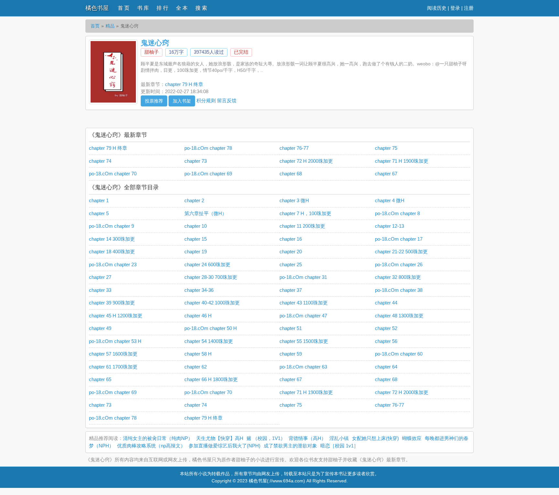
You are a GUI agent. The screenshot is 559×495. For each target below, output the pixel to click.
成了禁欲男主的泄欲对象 (290, 445)
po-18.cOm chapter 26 (398, 264)
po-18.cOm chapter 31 (303, 277)
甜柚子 (151, 52)
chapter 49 (100, 328)
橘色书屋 (97, 8)
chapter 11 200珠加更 (302, 226)
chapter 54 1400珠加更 (208, 341)
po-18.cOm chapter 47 (303, 315)
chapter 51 (291, 328)
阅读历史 (436, 8)
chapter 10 (195, 226)
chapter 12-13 (389, 226)
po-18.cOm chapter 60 (398, 354)
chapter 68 (291, 173)
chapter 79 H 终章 (184, 84)
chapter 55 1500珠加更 (304, 341)
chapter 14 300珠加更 (112, 239)
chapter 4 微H (389, 200)
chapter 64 (386, 366)
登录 (455, 8)
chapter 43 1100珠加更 (304, 302)
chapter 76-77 (294, 148)
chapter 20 (291, 251)
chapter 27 (100, 277)
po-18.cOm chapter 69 (208, 173)
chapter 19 (195, 251)
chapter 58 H (198, 354)
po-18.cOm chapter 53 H (115, 341)
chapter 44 (386, 302)
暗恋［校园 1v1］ (339, 445)
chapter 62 (195, 366)
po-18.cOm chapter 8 (397, 213)
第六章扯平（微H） (205, 213)
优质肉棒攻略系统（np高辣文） (151, 445)
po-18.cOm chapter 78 (208, 148)
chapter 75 (386, 148)
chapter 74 (100, 161)
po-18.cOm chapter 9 (111, 226)
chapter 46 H (198, 315)
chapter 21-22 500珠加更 (401, 251)
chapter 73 (195, 161)
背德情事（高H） (307, 438)
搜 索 (201, 8)
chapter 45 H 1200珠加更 (115, 315)
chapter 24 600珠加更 (207, 264)
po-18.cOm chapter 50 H (210, 328)
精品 (110, 25)
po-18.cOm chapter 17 (398, 239)
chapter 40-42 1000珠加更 (212, 302)
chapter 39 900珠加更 (112, 302)
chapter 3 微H (294, 200)
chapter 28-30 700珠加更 (210, 277)
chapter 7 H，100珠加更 (305, 213)
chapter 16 (291, 239)
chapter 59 (291, 354)
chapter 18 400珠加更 (112, 251)
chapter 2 (194, 200)
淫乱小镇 (339, 438)
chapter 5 (99, 213)
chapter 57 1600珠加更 (113, 354)
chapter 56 (386, 341)
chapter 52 (386, 328)
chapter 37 (291, 290)
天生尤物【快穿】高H (219, 438)
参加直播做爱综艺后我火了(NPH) (224, 445)
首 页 (123, 8)
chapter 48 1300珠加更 (399, 315)
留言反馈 (226, 100)
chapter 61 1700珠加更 (113, 366)
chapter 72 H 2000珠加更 (306, 161)
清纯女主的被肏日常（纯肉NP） (158, 438)
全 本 (182, 8)
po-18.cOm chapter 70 (113, 173)
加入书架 (182, 101)
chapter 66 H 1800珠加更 (211, 379)
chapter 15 (195, 239)
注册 (469, 8)
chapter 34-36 (199, 290)
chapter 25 (291, 264)
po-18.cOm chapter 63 (303, 366)
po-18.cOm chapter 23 (113, 264)
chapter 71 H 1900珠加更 (401, 161)
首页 (95, 25)
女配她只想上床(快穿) (375, 438)
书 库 (143, 8)
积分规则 (206, 100)
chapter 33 (100, 290)
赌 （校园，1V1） (266, 438)
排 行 (162, 8)
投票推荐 (154, 101)
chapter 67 (386, 173)
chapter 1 (99, 200)
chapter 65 (100, 379)
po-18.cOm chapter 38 (398, 290)
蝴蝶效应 (412, 438)
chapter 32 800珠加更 (398, 277)
